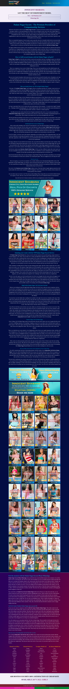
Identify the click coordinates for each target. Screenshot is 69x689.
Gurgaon (54, 666)
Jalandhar (54, 669)
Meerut (41, 664)
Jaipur (14, 661)
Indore (14, 669)
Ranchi (28, 659)
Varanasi (41, 671)
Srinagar (27, 648)
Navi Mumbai (27, 655)
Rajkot (41, 666)
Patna (41, 653)
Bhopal (41, 648)
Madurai (27, 669)
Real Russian (48, 3)
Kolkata (14, 656)
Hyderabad (14, 653)
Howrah (27, 658)
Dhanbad (27, 651)
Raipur (28, 671)
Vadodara (41, 655)
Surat (14, 658)
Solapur (54, 655)
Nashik (41, 661)
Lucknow (14, 663)
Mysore (54, 663)
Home (43, 3)
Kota (54, 648)
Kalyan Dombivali (41, 668)
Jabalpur (27, 661)
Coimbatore (28, 664)
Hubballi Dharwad (54, 656)
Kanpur (14, 664)
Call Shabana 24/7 (36, 15)
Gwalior (27, 663)
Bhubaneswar (54, 671)
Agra (41, 659)
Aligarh (54, 668)
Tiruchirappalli (54, 658)
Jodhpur (27, 668)
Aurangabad (28, 650)
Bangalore (14, 651)
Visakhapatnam (41, 650)
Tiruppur (54, 659)
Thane (14, 671)
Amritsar (27, 653)
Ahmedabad (14, 655)
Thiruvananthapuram (54, 653)
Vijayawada (28, 666)
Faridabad (41, 663)
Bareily (54, 664)
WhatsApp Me (34, 18)
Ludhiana (41, 658)
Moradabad (55, 661)
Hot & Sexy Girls (56, 3)
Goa (14, 666)
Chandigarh (54, 651)
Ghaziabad (41, 656)
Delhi (14, 650)
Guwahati (54, 650)
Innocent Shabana (42, 685)
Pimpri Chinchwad (41, 651)
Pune (14, 659)
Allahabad (28, 656)
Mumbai (14, 648)
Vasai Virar (41, 669)
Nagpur (14, 668)
